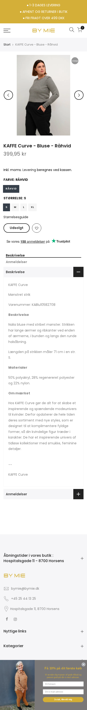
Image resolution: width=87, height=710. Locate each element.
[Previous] (8, 95)
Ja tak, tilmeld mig (63, 699)
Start (6, 45)
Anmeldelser (16, 262)
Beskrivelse (15, 255)
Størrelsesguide (15, 217)
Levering (29, 170)
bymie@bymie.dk (25, 588)
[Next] (79, 95)
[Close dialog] (83, 664)
